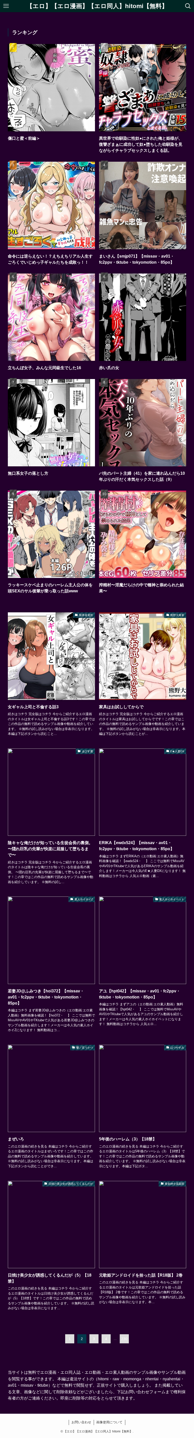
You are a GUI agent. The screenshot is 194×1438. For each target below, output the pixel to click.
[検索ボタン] (188, 6)
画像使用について (109, 1422)
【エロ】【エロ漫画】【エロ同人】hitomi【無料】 (97, 6)
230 (124, 1339)
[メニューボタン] (6, 6)
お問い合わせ (81, 1422)
